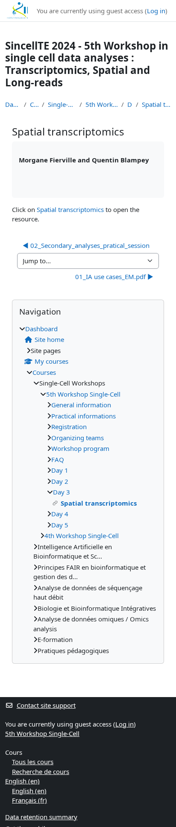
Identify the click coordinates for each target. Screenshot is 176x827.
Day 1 (59, 470)
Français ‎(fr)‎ (29, 800)
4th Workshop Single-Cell (81, 535)
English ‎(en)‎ (22, 781)
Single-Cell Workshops (62, 104)
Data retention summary (41, 816)
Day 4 (59, 513)
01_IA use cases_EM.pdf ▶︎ (114, 276)
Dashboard (13, 104)
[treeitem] (88, 490)
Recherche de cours (40, 771)
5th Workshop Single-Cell (101, 104)
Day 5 (59, 525)
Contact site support (46, 705)
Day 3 (129, 104)
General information (81, 404)
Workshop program (80, 448)
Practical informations (83, 416)
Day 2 (59, 481)
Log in (156, 10)
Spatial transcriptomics (156, 104)
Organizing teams (77, 437)
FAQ (57, 459)
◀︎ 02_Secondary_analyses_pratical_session (86, 245)
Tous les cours (32, 761)
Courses (34, 104)
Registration (69, 426)
